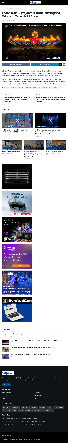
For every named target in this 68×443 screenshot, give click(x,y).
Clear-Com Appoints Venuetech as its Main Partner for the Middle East (32, 348)
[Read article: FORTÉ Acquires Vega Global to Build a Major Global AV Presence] (5, 335)
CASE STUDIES (6, 393)
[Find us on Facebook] (3, 436)
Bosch (61, 407)
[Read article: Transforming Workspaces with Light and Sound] (12, 145)
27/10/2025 (49, 157)
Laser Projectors (11, 88)
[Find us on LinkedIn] (10, 436)
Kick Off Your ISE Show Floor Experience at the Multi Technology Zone (54, 153)
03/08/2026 (5, 134)
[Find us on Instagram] (8, 436)
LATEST (37, 393)
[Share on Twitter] (60, 64)
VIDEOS (18, 9)
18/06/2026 (5, 155)
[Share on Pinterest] (64, 64)
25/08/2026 (13, 350)
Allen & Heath (7, 407)
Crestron (20, 410)
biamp (55, 407)
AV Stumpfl (42, 407)
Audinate (34, 407)
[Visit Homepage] (35, 2)
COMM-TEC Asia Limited (9, 410)
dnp (52, 410)
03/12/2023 (5, 20)
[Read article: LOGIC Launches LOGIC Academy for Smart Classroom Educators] (5, 356)
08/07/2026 (38, 136)
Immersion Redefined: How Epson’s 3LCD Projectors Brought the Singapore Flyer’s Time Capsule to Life (33, 154)
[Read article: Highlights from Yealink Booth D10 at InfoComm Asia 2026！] (17, 120)
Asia (23, 407)
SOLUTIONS (38, 396)
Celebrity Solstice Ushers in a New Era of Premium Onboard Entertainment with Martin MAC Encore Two (49, 132)
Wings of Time (37, 88)
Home (3, 9)
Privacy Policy (37, 440)
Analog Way (16, 407)
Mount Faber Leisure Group (51, 88)
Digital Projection (37, 410)
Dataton (27, 410)
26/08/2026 (13, 336)
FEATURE (5, 396)
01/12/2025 (27, 158)
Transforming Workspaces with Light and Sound (11, 152)
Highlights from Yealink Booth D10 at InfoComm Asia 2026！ (14, 131)
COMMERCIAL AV (10, 9)
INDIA (3, 399)
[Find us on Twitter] (5, 436)
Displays (46, 410)
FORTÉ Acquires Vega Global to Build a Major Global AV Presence (30, 334)
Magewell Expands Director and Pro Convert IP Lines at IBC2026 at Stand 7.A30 (34, 341)
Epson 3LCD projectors (24, 88)
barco (49, 407)
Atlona (28, 407)
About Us (6, 385)
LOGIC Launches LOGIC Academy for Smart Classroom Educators (30, 354)
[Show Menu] (3, 2)
